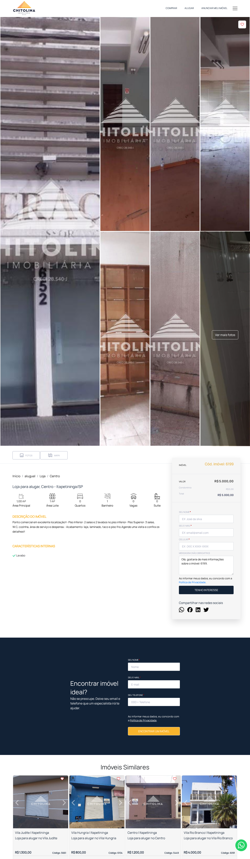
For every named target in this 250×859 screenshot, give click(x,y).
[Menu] (235, 8)
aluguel (30, 476)
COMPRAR (171, 8)
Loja (43, 476)
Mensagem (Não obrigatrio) (194, 553)
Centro (55, 476)
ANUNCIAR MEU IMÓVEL (214, 8)
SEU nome (185, 512)
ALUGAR (189, 8)
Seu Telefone (136, 695)
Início (16, 476)
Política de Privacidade (192, 582)
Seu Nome (134, 660)
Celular (184, 539)
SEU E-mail (185, 525)
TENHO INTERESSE (206, 590)
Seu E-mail (134, 677)
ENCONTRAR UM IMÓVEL (153, 731)
